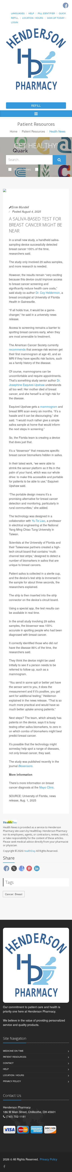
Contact (8, 1062)
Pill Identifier (46, 13)
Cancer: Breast (13, 894)
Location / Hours (32, 17)
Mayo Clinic (46, 787)
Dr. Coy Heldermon (48, 293)
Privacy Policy (12, 1081)
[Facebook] (65, 5)
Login (14, 22)
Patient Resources (33, 131)
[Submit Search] (59, 160)
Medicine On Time (13, 1050)
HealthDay (29, 851)
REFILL (36, 106)
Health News (22, 169)
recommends (17, 349)
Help (31, 13)
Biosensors (25, 766)
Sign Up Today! (56, 17)
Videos (45, 169)
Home (13, 131)
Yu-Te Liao (38, 521)
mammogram (48, 407)
